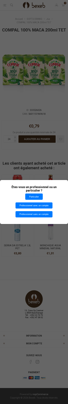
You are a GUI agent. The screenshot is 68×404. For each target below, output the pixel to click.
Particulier (34, 196)
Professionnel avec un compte (34, 205)
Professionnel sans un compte (34, 214)
